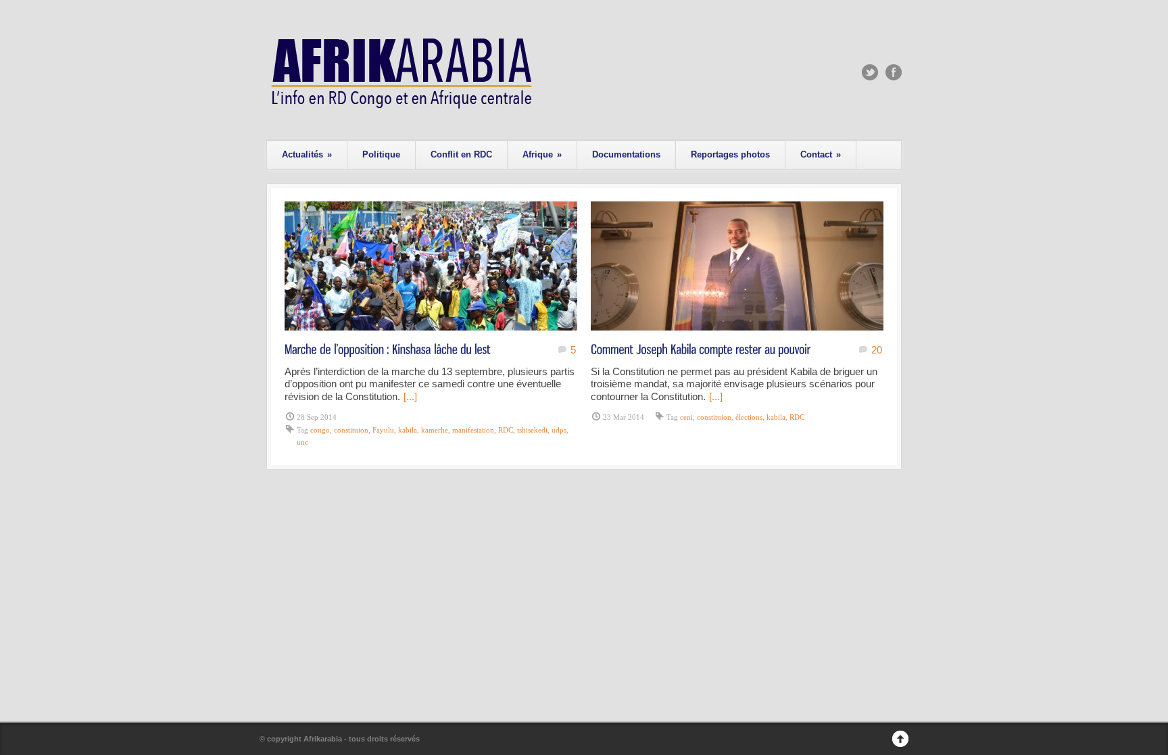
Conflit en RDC (461, 154)
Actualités (307, 154)
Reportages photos (730, 154)
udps (559, 430)
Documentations (626, 154)
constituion (351, 430)
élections (748, 417)
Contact (820, 154)
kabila (407, 430)
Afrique (542, 154)
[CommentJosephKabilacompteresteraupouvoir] (700, 348)
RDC (505, 430)
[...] (410, 396)
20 (876, 350)
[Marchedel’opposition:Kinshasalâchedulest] (388, 348)
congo (320, 430)
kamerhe (434, 430)
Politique (381, 154)
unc (302, 442)
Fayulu (383, 430)
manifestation (473, 430)
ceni (686, 417)
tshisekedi (532, 430)
